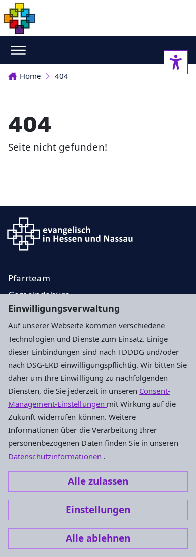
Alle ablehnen (98, 538)
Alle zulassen (98, 481)
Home (30, 76)
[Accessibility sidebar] (176, 62)
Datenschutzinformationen (56, 456)
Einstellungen (98, 509)
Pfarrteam (29, 278)
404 (61, 76)
